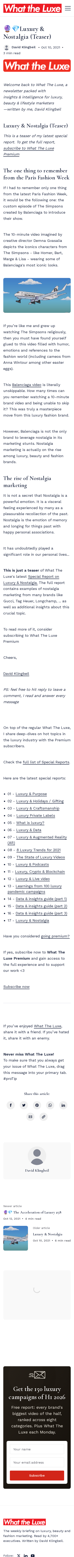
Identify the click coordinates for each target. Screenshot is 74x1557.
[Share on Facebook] (11, 1105)
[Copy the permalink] (43, 1117)
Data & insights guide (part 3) (41, 913)
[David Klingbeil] (6, 47)
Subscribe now (16, 986)
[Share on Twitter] (24, 1105)
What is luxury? (30, 822)
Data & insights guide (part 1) (41, 899)
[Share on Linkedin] (63, 1105)
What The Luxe (47, 1026)
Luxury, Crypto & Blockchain (40, 871)
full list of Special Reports (46, 762)
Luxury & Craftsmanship (37, 808)
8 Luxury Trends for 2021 (38, 850)
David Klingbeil (24, 47)
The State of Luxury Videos (40, 857)
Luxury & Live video (33, 879)
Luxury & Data (28, 830)
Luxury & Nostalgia (32, 920)
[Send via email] (30, 1117)
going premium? (55, 936)
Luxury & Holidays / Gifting (40, 801)
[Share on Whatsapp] (50, 1105)
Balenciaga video (26, 384)
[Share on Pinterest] (37, 1105)
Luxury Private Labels (35, 815)
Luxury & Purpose (31, 794)
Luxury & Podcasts (32, 864)
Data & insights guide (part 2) (41, 906)
